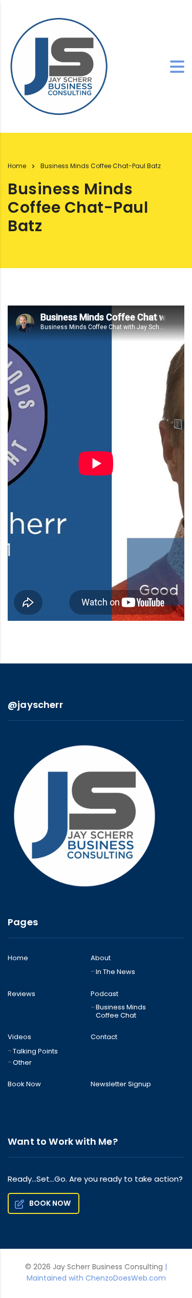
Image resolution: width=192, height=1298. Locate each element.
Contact (104, 1037)
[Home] (59, 65)
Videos (19, 1037)
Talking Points (35, 1051)
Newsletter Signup (121, 1084)
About (101, 958)
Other (22, 1063)
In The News (115, 972)
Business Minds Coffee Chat (121, 1011)
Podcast (104, 994)
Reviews (21, 994)
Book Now (24, 1084)
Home (17, 165)
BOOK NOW (50, 1203)
